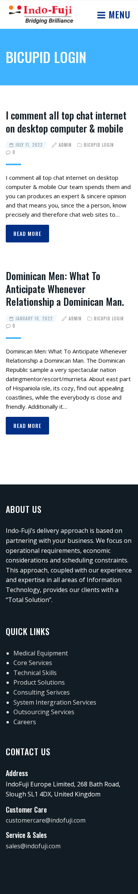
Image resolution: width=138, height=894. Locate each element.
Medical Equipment (40, 653)
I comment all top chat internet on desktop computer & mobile (66, 122)
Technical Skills (35, 672)
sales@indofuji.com (33, 846)
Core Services (32, 662)
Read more (27, 233)
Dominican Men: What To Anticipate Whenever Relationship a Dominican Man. (65, 288)
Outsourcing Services (43, 712)
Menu (118, 14)
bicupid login (99, 145)
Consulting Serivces (41, 692)
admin (65, 145)
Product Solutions (39, 682)
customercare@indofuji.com (45, 820)
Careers (24, 722)
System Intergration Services (54, 702)
